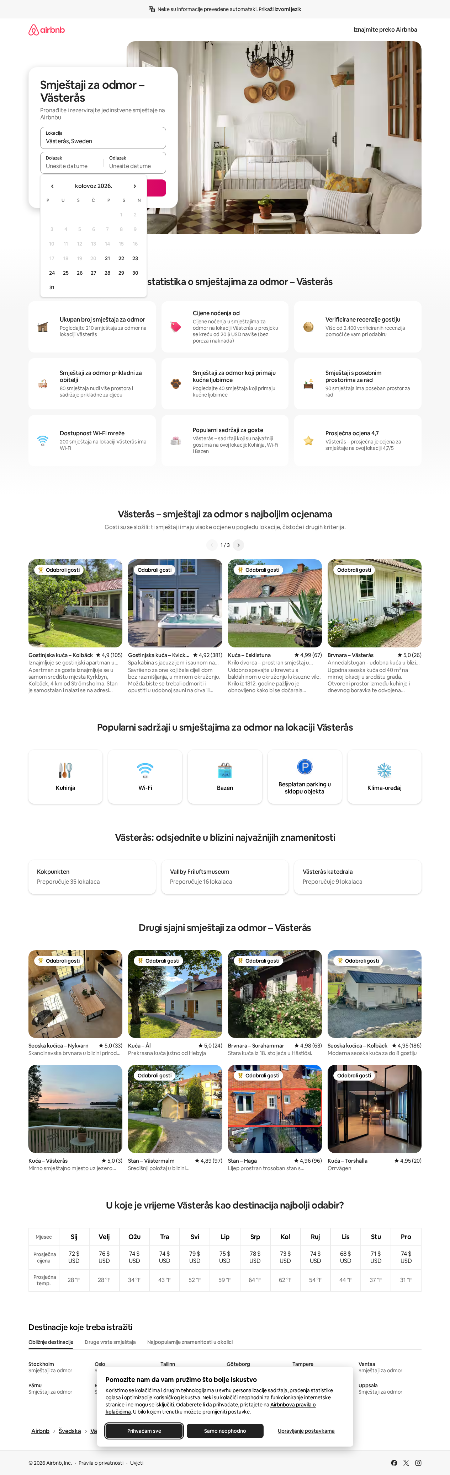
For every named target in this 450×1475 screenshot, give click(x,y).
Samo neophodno (225, 1431)
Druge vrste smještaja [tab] (110, 1342)
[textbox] (71, 166)
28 (107, 273)
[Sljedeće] (238, 545)
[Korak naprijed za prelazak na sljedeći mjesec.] (134, 186)
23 (135, 258)
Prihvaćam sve (144, 1431)
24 (52, 273)
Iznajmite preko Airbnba (385, 29)
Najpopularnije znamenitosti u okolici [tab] (190, 1342)
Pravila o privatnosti (101, 1463)
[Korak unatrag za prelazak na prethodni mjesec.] (53, 186)
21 (107, 258)
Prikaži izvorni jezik (280, 9)
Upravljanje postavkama (306, 1431)
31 (51, 287)
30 (135, 273)
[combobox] (103, 141)
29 (121, 273)
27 (93, 273)
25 (66, 273)
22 (121, 258)
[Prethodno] (212, 545)
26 (80, 273)
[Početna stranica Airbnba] (46, 29)
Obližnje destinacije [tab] (50, 1342)
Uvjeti (136, 1463)
